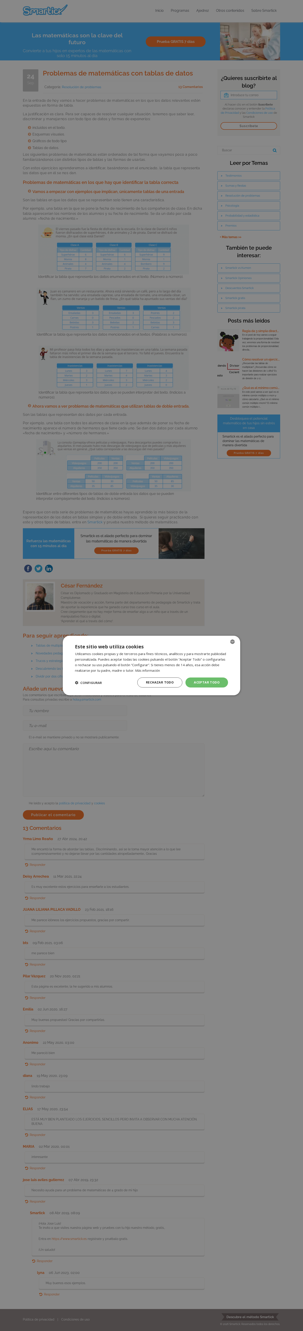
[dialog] (151, 665)
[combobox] (232, 642)
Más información (147, 670)
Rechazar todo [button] (160, 682)
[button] (88, 682)
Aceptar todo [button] (207, 682)
